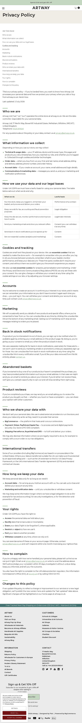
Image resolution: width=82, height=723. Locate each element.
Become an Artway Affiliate (15, 628)
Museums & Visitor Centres (52, 628)
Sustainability (9, 637)
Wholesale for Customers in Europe (18, 657)
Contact (7, 672)
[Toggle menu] (3, 8)
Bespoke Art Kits (11, 634)
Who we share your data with (13, 67)
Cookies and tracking (10, 46)
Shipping (8, 651)
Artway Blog (9, 640)
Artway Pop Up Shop (12, 622)
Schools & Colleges (49, 616)
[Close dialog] (77, 692)
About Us (8, 616)
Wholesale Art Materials (13, 625)
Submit (21, 713)
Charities (45, 634)
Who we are (6, 35)
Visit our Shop (10, 619)
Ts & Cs (7, 666)
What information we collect (13, 38)
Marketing (6, 53)
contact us (20, 357)
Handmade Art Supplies (13, 631)
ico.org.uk (33, 574)
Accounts (5, 49)
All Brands (8, 669)
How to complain (8, 82)
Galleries (45, 625)
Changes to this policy (10, 85)
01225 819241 (18, 129)
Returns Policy (10, 654)
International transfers (10, 71)
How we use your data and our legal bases (18, 42)
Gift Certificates (10, 675)
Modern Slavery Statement (15, 663)
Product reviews (8, 64)
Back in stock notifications (12, 56)
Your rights (6, 78)
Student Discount (49, 637)
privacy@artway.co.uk (65, 133)
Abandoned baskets (9, 60)
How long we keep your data (13, 74)
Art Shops (46, 622)
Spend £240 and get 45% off (41, 2)
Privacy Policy (9, 660)
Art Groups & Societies (51, 631)
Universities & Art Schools (52, 619)
